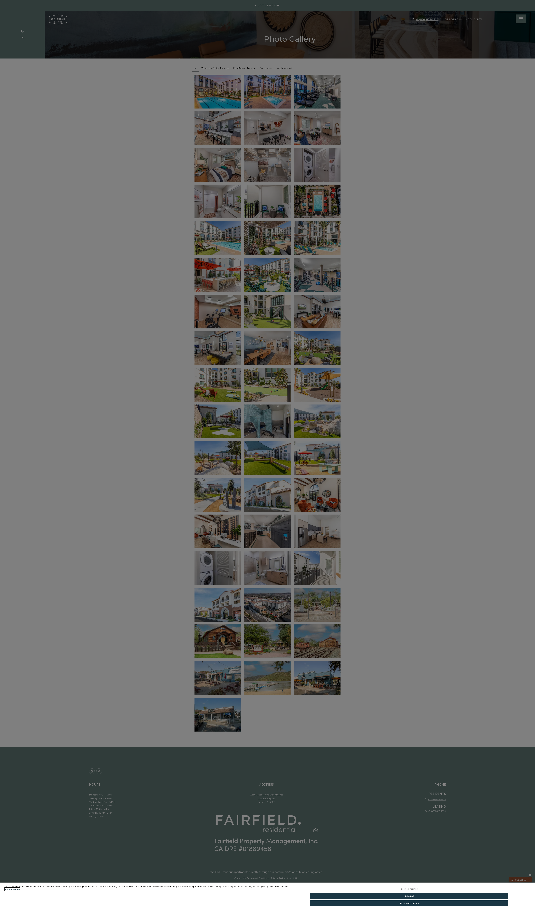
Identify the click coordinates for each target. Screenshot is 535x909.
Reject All (409, 896)
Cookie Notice (12, 889)
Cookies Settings (409, 889)
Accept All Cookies (409, 903)
